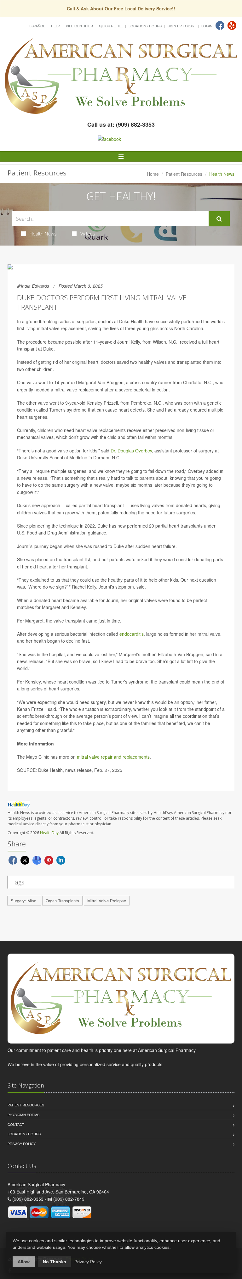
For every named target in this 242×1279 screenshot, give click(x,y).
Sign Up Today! (181, 25)
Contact (16, 1124)
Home (153, 174)
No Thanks (54, 1261)
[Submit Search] (219, 218)
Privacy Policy (22, 1143)
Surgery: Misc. (24, 901)
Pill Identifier (79, 25)
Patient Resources (184, 174)
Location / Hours (145, 25)
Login (206, 25)
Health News (43, 233)
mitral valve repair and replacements (113, 757)
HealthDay (49, 832)
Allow (24, 1261)
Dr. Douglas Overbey (131, 450)
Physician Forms (23, 1114)
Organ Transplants (62, 901)
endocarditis (131, 634)
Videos (87, 233)
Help (55, 25)
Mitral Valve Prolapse (106, 901)
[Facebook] (220, 25)
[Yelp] (232, 25)
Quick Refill (111, 25)
